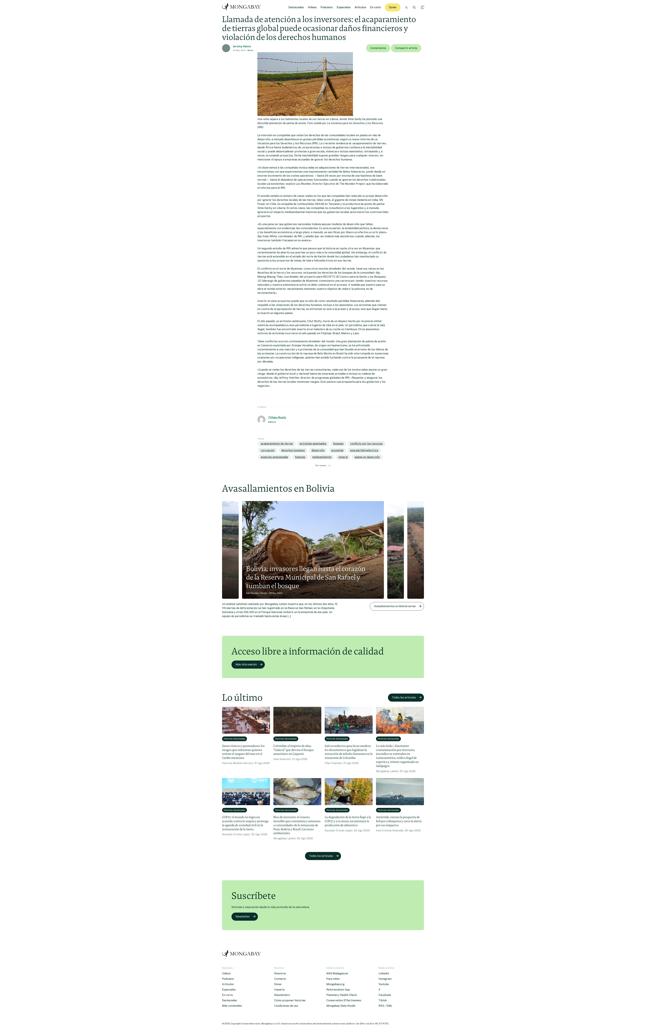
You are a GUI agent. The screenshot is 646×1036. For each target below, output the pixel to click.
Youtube (384, 984)
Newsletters (282, 995)
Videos (312, 7)
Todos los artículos (404, 697)
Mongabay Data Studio (340, 1005)
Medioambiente (322, 457)
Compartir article (406, 48)
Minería (343, 457)
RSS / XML (385, 1005)
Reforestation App (338, 989)
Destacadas (296, 7)
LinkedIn (384, 973)
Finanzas (300, 457)
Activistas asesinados (313, 443)
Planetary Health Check (341, 995)
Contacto (280, 978)
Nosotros (280, 973)
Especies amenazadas (274, 457)
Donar (393, 7)
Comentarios (378, 48)
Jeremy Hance (242, 46)
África (250, 50)
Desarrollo (318, 450)
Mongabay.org (335, 984)
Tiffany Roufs (277, 417)
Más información (246, 664)
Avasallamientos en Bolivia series (395, 606)
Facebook (385, 995)
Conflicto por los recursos (366, 443)
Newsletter (243, 916)
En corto (375, 7)
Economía (337, 450)
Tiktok (383, 1000)
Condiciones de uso (286, 1005)
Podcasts (327, 7)
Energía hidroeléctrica (364, 450)
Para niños (333, 978)
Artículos (360, 7)
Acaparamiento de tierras (277, 443)
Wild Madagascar (337, 973)
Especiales (344, 7)
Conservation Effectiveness (343, 1000)
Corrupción (268, 450)
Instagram (385, 978)
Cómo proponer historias (290, 1000)
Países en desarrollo (367, 457)
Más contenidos (232, 1005)
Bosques (338, 443)
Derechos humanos (293, 450)
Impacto (279, 989)
